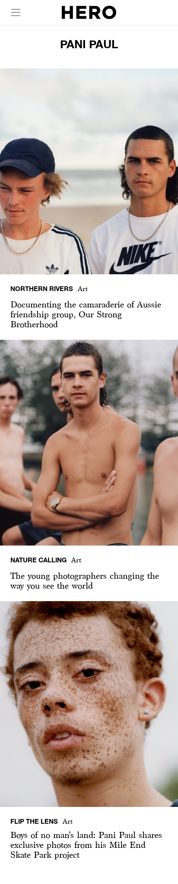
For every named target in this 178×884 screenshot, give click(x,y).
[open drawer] (15, 12)
